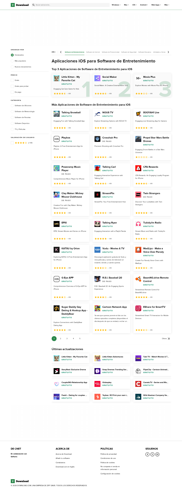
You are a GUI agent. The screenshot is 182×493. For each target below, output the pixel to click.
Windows (115, 5)
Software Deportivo (22, 123)
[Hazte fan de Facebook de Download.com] (147, 454)
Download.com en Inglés (65, 467)
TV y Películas (20, 129)
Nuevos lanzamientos (23, 67)
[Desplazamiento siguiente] (168, 52)
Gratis (17, 80)
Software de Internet (93, 52)
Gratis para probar (22, 86)
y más (30, 143)
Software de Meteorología (24, 111)
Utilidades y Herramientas (161, 52)
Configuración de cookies (110, 474)
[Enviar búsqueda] (34, 5)
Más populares (20, 61)
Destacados (19, 55)
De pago (18, 92)
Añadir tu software (63, 458)
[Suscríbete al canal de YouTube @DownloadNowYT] (157, 454)
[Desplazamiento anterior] (61, 52)
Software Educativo (144, 52)
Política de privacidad (109, 454)
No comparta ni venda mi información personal (110, 467)
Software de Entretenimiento (74, 52)
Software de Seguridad (128, 52)
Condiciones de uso (108, 458)
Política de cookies (108, 463)
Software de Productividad (110, 52)
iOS (133, 5)
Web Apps (155, 5)
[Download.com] (20, 5)
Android (143, 5)
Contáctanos (60, 463)
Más (166, 5)
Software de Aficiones (23, 106)
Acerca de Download (64, 454)
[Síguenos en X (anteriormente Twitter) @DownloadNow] (152, 454)
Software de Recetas (23, 117)
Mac (125, 5)
